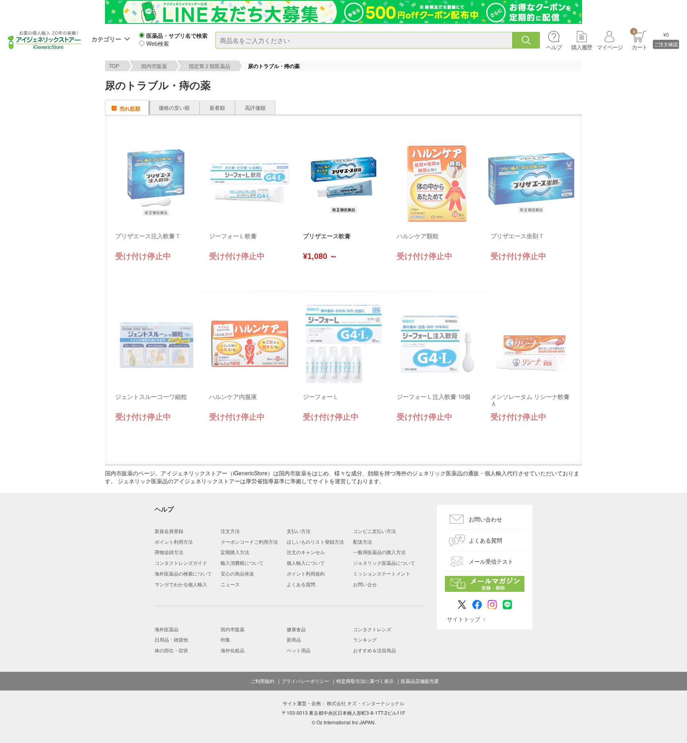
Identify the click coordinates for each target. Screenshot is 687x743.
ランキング (365, 639)
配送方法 (362, 541)
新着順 (217, 107)
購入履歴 (581, 47)
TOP (114, 66)
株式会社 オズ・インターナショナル (365, 703)
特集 (225, 639)
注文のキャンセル (306, 551)
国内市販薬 (154, 66)
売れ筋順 (130, 108)
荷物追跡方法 (169, 551)
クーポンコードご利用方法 (249, 541)
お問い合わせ (485, 519)
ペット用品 (299, 650)
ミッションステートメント (381, 573)
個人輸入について (306, 562)
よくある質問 (301, 584)
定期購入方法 (235, 551)
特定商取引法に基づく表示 (365, 681)
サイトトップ (463, 619)
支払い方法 (299, 530)
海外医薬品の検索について (183, 573)
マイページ (610, 47)
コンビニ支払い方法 (374, 530)
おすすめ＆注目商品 (374, 650)
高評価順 (255, 107)
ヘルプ (554, 47)
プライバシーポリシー (305, 681)
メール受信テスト (491, 561)
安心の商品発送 (237, 573)
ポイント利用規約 (306, 573)
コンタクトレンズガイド (181, 562)
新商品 (294, 639)
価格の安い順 (174, 107)
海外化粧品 (233, 650)
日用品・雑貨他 (171, 639)
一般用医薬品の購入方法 (379, 551)
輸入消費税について (242, 562)
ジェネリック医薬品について (384, 562)
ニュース (230, 584)
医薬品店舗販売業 (420, 681)
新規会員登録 (169, 530)
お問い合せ (365, 584)
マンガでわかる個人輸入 (181, 584)
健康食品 (296, 629)
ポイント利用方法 (174, 541)
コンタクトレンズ (372, 629)
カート (639, 39)
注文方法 (230, 530)
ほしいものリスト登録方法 (315, 541)
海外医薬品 (167, 629)
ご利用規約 (262, 681)
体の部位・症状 (171, 650)
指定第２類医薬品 (209, 66)
